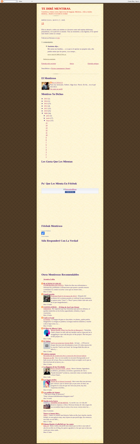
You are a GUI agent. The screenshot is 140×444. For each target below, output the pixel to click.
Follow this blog (70, 192)
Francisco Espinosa (46, 230)
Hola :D (46, 426)
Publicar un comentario (49, 59)
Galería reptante (49, 354)
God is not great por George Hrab (62, 343)
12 (46, 130)
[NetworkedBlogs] (70, 189)
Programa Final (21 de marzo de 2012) (64, 296)
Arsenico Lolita (49, 279)
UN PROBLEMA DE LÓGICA (53, 285)
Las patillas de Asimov (51, 392)
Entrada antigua (93, 64)
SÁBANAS (47, 309)
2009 (46, 113)
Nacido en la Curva (50, 401)
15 (46, 123)
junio (48, 118)
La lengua (46, 319)
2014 (46, 101)
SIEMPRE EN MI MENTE (59, 403)
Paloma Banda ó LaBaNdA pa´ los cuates (58, 424)
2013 (46, 103)
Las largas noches (49, 380)
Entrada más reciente (48, 64)
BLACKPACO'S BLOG (52, 284)
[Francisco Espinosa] (42, 234)
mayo (48, 121)
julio (48, 116)
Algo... (45, 415)
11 (46, 133)
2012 (46, 106)
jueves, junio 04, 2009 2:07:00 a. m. (57, 54)
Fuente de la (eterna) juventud (61, 381)
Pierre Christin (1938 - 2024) (61, 368)
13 (42, 23)
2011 (46, 108)
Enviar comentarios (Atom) (60, 68)
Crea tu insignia (45, 236)
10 (46, 135)
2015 (46, 99)
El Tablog (46, 341)
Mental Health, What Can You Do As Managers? (67, 330)
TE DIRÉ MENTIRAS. (56, 8)
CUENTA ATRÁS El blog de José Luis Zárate (61, 307)
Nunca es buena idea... (51, 413)
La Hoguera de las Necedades (54, 367)
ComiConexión (48, 294)
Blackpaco (57, 83)
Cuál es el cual (48, 318)
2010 (46, 111)
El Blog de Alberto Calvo (52, 328)
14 (46, 125)
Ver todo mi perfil (56, 89)
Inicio (72, 64)
